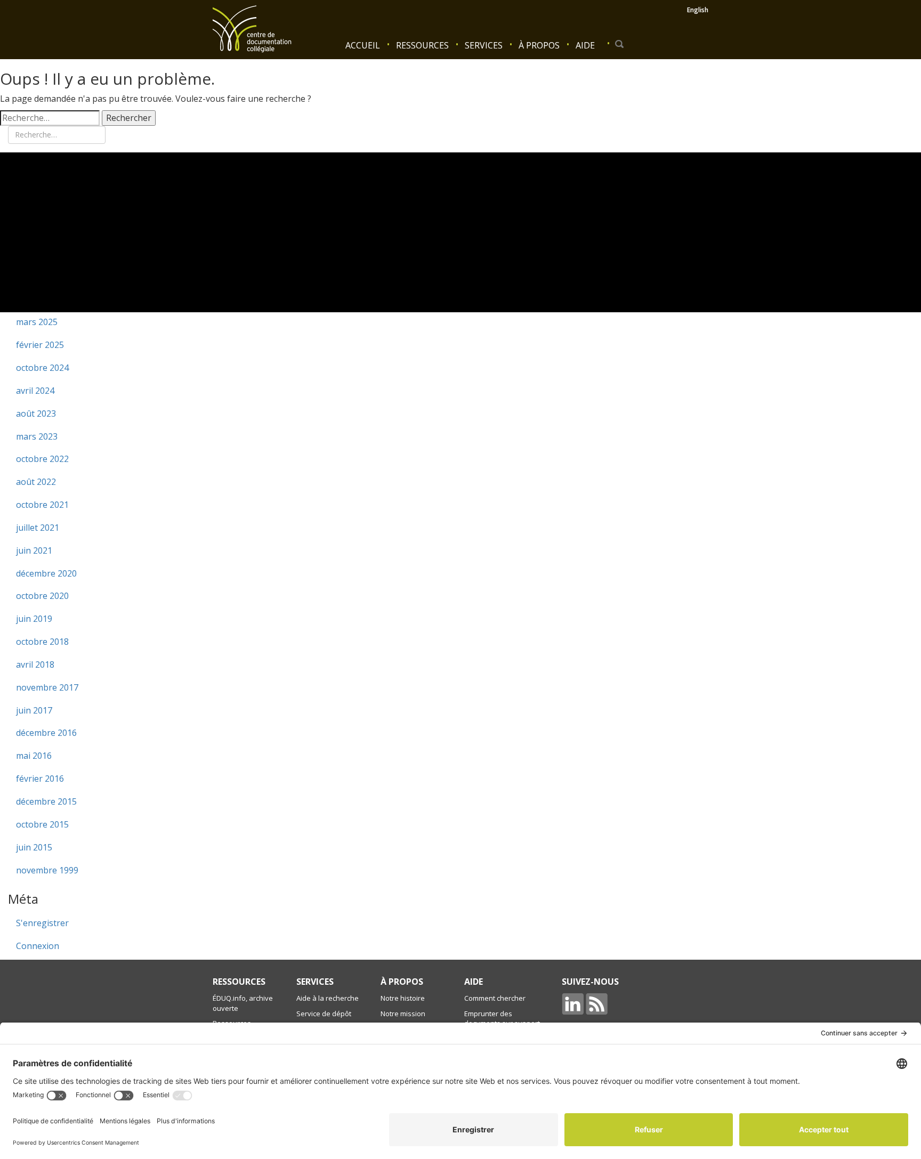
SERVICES (315, 981)
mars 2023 (37, 436)
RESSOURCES (239, 981)
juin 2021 (34, 550)
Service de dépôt (323, 1013)
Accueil (362, 45)
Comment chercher (495, 998)
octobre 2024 (42, 368)
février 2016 (40, 778)
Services (484, 45)
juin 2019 (34, 619)
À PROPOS (402, 981)
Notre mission (403, 1013)
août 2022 (36, 482)
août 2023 (36, 413)
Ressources (422, 45)
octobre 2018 (42, 641)
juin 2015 (34, 847)
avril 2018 (35, 664)
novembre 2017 (47, 687)
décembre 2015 (46, 801)
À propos (539, 45)
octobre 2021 (42, 504)
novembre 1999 (47, 870)
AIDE (473, 981)
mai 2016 (34, 755)
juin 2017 (34, 710)
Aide (585, 45)
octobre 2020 (42, 596)
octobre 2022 (42, 459)
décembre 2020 (46, 573)
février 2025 (40, 345)
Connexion (37, 946)
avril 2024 (35, 390)
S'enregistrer (42, 923)
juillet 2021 (37, 527)
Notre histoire (403, 998)
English (697, 9)
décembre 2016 (46, 733)
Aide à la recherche (327, 998)
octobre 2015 (42, 824)
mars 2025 (37, 322)
